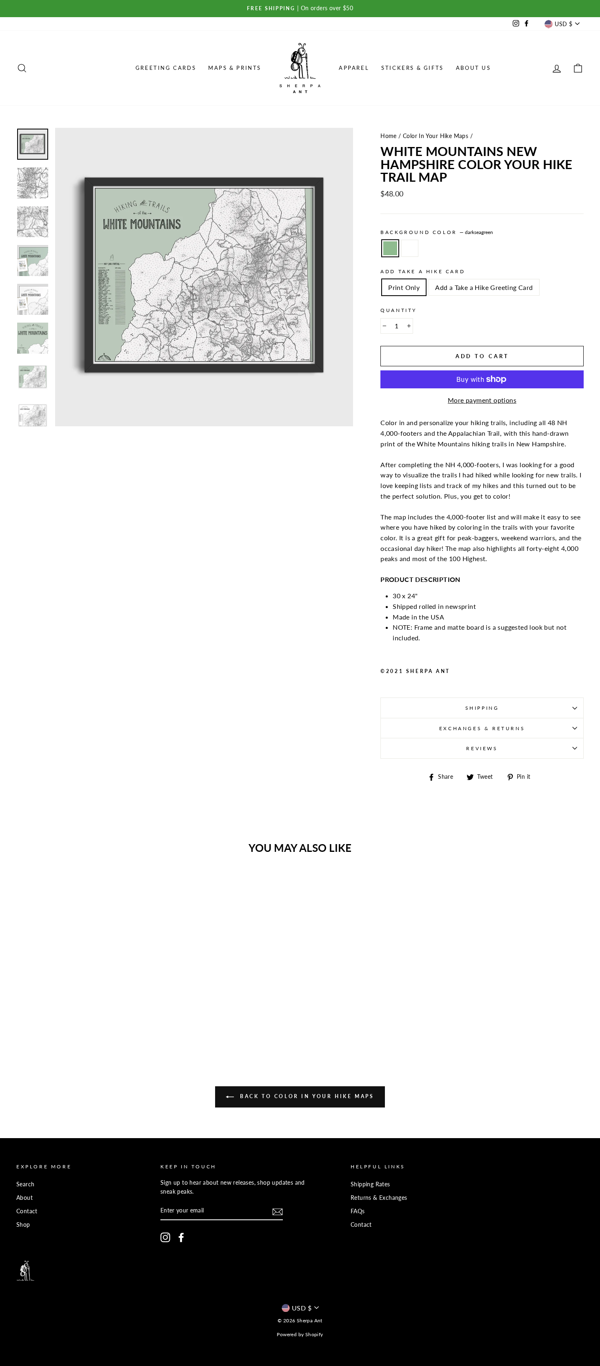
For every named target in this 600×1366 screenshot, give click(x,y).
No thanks (300, 777)
